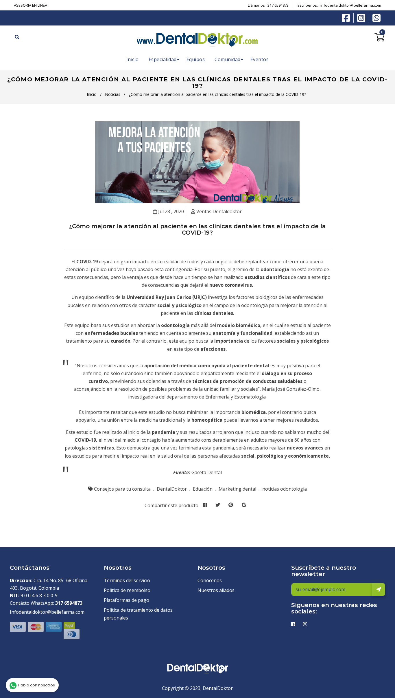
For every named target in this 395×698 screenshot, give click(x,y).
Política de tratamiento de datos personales (138, 614)
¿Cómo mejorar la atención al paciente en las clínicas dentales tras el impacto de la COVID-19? (197, 229)
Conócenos (210, 580)
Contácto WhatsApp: (46, 603)
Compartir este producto (171, 505)
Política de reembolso (127, 590)
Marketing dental (237, 489)
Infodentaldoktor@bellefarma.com (47, 612)
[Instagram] (363, 18)
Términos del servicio (127, 580)
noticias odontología (284, 489)
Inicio (92, 94)
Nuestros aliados (216, 590)
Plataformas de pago (126, 600)
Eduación (203, 489)
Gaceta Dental (206, 472)
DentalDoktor (172, 489)
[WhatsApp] (376, 17)
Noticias (112, 94)
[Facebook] (347, 17)
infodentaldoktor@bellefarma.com (350, 5)
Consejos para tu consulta (122, 489)
